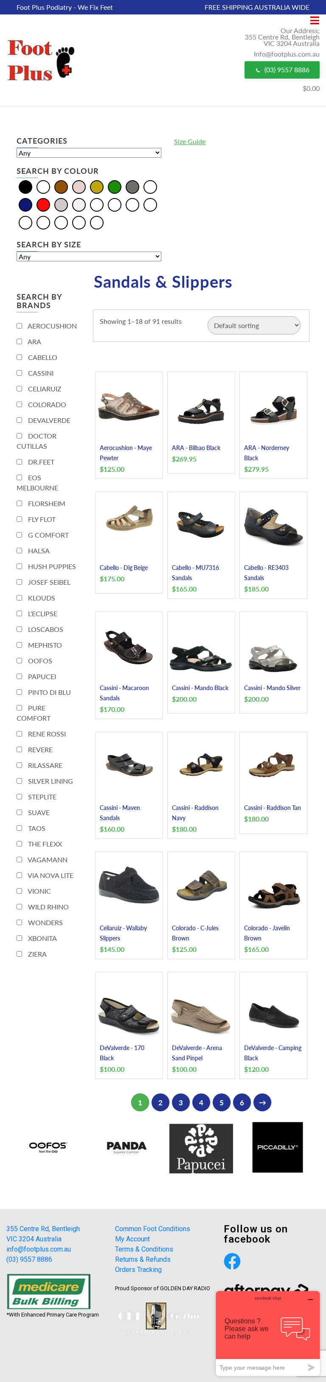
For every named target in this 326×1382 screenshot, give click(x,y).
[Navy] (25, 204)
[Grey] (132, 186)
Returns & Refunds (143, 1259)
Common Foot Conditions (152, 1229)
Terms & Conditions (144, 1249)
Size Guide (189, 141)
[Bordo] (115, 204)
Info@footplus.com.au (287, 54)
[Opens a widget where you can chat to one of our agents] (268, 1333)
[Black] (25, 186)
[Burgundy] (132, 204)
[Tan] (79, 222)
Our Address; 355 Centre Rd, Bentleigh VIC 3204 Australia (282, 36)
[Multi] (150, 186)
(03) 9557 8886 (286, 69)
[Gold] (97, 186)
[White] (79, 204)
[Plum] (61, 222)
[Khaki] (150, 204)
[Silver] (61, 204)
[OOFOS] (48, 1147)
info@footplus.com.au (38, 1249)
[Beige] (97, 204)
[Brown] (61, 186)
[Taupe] (97, 222)
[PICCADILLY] (278, 1147)
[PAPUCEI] (201, 1147)
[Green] (115, 186)
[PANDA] (125, 1147)
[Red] (43, 204)
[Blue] (43, 186)
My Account (132, 1239)
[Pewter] (43, 222)
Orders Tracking (138, 1270)
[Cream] (79, 186)
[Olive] (25, 222)
